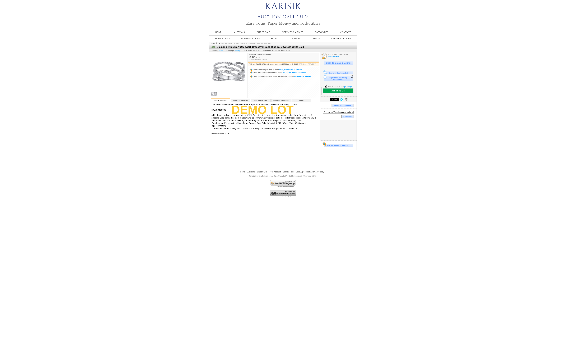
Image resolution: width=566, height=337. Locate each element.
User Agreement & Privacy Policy (310, 172)
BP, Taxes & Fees (261, 100)
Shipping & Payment (281, 100)
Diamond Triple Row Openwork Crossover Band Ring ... (253, 43)
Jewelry (237, 50)
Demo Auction (226, 43)
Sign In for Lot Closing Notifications (338, 78)
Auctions (239, 32)
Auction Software (288, 197)
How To (275, 38)
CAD (221, 50)
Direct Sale (263, 32)
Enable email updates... (283, 76)
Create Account (341, 38)
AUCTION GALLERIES (283, 15)
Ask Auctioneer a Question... (338, 145)
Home (218, 32)
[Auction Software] (283, 195)
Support (296, 38)
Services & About (292, 32)
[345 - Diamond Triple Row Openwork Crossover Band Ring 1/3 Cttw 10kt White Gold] (214, 97)
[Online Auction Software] (283, 185)
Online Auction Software (285, 186)
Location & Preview (240, 100)
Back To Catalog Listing (338, 63)
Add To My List (338, 91)
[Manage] (348, 86)
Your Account (275, 172)
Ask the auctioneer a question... (280, 72)
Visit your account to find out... (278, 70)
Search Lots (222, 38)
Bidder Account (250, 38)
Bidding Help (288, 172)
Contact (345, 32)
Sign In (316, 38)
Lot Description (220, 100)
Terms (301, 100)
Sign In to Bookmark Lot (338, 73)
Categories (321, 32)
